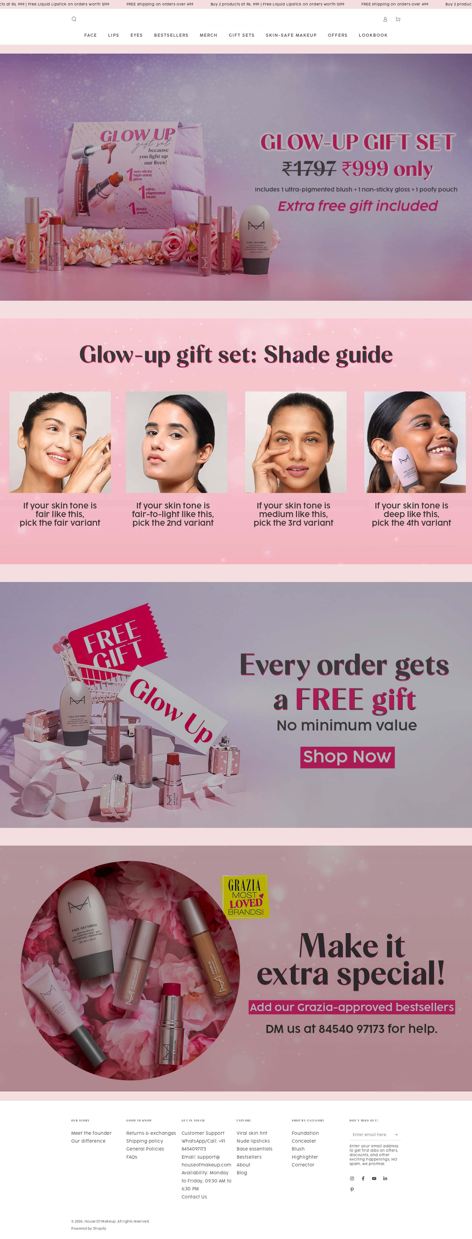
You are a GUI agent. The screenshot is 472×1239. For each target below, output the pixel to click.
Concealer (304, 1141)
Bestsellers (249, 1157)
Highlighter (305, 1157)
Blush (298, 1149)
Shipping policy (144, 1141)
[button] (74, 19)
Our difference (88, 1141)
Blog (242, 1173)
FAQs (131, 1157)
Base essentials (255, 1149)
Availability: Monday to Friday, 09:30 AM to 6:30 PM (207, 1181)
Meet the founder (91, 1133)
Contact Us (194, 1197)
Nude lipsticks (253, 1141)
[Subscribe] (398, 1134)
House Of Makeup (100, 1221)
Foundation (305, 1133)
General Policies (145, 1149)
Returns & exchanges (151, 1133)
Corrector (303, 1165)
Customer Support (203, 1133)
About (244, 1165)
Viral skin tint (252, 1133)
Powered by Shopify (88, 1228)
